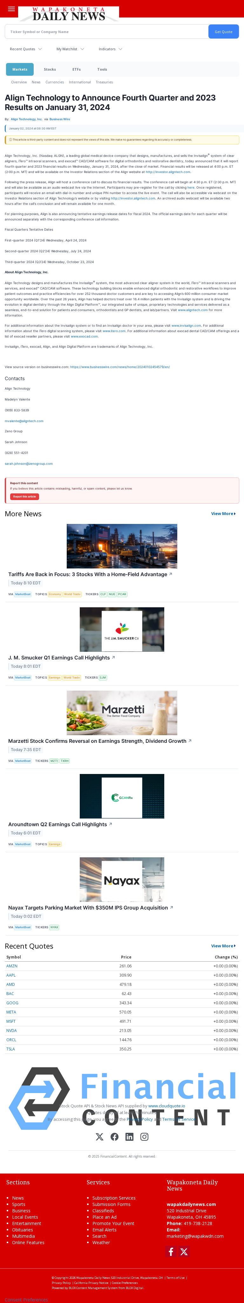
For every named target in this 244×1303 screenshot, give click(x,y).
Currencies (54, 82)
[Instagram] (144, 1137)
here (190, 187)
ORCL (11, 1039)
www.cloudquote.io (166, 1106)
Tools (102, 69)
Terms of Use (175, 1278)
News (36, 82)
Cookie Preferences (125, 1283)
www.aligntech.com (193, 310)
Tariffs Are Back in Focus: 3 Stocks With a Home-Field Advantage (90, 574)
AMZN (11, 966)
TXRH (65, 761)
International (80, 82)
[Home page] (68, 13)
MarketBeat (22, 594)
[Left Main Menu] (11, 9)
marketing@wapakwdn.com (195, 1236)
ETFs (76, 69)
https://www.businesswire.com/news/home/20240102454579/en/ (120, 367)
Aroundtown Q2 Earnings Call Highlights (60, 824)
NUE (112, 594)
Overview (19, 82)
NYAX (54, 927)
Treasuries (104, 82)
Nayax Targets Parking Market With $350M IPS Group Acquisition (91, 907)
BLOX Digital (134, 1288)
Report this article (24, 496)
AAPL (11, 975)
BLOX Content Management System (93, 1288)
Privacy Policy (140, 1119)
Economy (55, 594)
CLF (103, 594)
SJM (103, 677)
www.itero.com (114, 331)
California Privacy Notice (91, 1283)
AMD (10, 984)
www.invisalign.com (186, 325)
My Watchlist (67, 48)
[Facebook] (114, 1137)
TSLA (10, 1049)
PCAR (122, 594)
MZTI (54, 761)
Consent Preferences (26, 1300)
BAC (10, 993)
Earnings (54, 677)
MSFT (11, 1021)
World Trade (72, 594)
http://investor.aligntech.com (168, 172)
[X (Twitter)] (99, 1137)
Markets (19, 69)
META (11, 1012)
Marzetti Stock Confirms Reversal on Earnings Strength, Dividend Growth (100, 741)
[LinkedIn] (129, 1137)
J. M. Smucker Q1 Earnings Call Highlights (62, 657)
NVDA (11, 1030)
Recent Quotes (22, 48)
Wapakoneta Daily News (93, 1278)
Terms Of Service (179, 1119)
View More (222, 513)
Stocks (50, 69)
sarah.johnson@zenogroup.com (29, 463)
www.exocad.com (84, 336)
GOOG (12, 1003)
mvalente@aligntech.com (24, 421)
